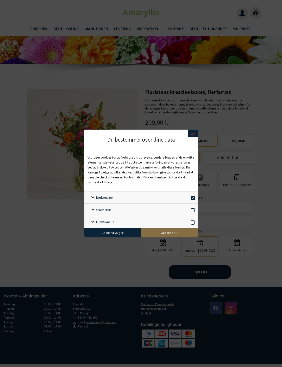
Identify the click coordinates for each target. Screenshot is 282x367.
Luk (192, 133)
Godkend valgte (113, 233)
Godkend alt (169, 233)
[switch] (192, 197)
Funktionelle (105, 222)
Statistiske (103, 210)
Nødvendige (104, 197)
